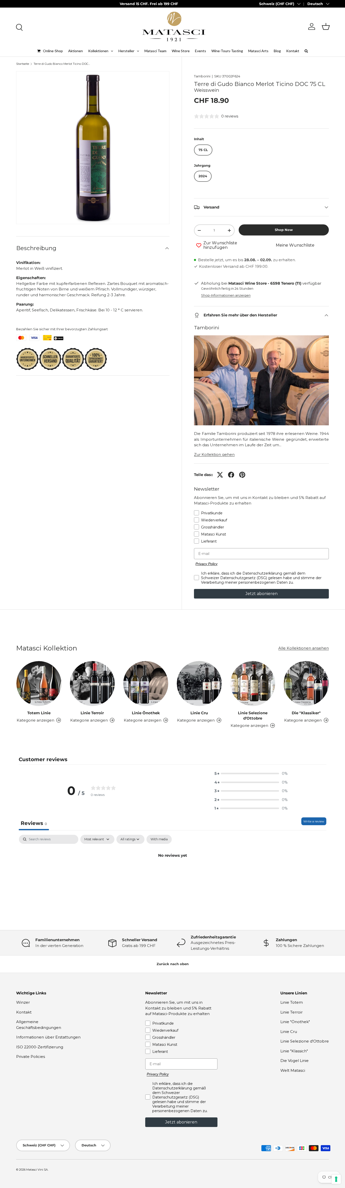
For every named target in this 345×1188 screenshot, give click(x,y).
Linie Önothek (146, 712)
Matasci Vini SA (37, 1169)
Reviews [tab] (34, 823)
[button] (325, 26)
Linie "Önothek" (295, 1021)
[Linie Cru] (199, 683)
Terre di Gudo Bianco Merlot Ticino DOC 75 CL (62, 64)
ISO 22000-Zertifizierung (39, 1047)
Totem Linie (39, 712)
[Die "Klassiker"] (306, 683)
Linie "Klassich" (294, 1051)
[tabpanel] (172, 872)
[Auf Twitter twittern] (220, 474)
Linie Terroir (92, 712)
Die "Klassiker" (306, 712)
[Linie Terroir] (92, 683)
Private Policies (30, 1056)
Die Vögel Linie (294, 1060)
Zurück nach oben (173, 964)
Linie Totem (291, 1002)
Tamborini (202, 76)
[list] (92, 147)
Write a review (313, 821)
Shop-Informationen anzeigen (226, 295)
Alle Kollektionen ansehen (303, 648)
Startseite (22, 64)
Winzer (23, 1002)
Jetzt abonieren (261, 593)
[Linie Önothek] (145, 683)
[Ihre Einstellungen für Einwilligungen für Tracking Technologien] (336, 1179)
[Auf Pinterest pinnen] (242, 474)
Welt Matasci (292, 1070)
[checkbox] (159, 839)
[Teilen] (231, 474)
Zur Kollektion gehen (214, 454)
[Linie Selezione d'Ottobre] (252, 683)
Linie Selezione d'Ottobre (252, 715)
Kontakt (24, 1012)
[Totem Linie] (38, 683)
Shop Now (284, 230)
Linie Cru (199, 712)
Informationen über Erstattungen (48, 1037)
